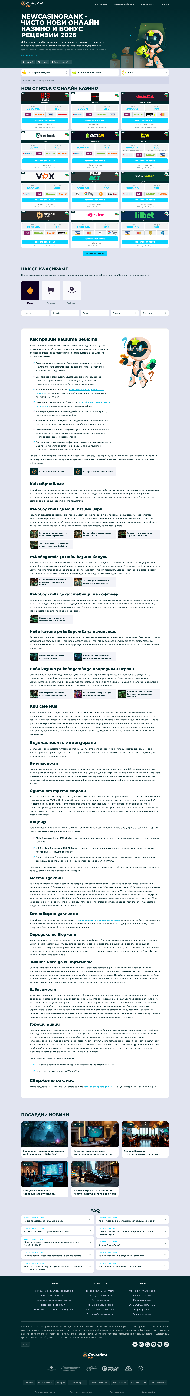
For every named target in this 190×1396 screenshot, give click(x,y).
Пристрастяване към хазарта (100, 1309)
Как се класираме (142, 1300)
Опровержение (142, 1309)
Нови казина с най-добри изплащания (53, 1309)
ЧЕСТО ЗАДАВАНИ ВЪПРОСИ (142, 1304)
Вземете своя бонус (45, 120)
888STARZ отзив (45, 124)
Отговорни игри (100, 1300)
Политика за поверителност (82, 1392)
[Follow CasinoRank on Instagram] (141, 1344)
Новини (165, 4)
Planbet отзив (95, 204)
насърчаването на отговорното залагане (99, 920)
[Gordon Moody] (110, 1368)
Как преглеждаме (142, 1295)
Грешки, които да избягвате (100, 1290)
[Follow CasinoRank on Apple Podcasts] (166, 1344)
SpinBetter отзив (144, 204)
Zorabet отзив (95, 124)
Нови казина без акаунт (53, 1304)
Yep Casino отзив (144, 165)
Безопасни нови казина (53, 1295)
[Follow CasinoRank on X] (147, 1344)
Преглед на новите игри (100, 1295)
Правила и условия (118, 1392)
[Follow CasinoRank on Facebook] (135, 1344)
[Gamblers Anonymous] (128, 1368)
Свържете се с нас (142, 1314)
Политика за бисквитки (45, 1392)
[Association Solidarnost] (91, 1368)
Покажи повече (93, 253)
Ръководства (147, 4)
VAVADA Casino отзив (145, 124)
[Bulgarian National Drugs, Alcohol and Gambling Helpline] (70, 1368)
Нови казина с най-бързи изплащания (53, 1290)
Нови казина (100, 4)
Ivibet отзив (45, 165)
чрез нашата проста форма (98, 1086)
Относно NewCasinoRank (142, 1290)
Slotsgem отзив (95, 165)
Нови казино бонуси (124, 4)
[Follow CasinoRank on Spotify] (160, 1344)
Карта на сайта (148, 1392)
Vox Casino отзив (45, 204)
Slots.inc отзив (95, 243)
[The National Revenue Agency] (51, 1368)
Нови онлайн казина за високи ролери (53, 1300)
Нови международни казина (100, 1304)
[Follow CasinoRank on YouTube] (153, 1344)
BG (24, 1344)
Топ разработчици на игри (100, 1314)
